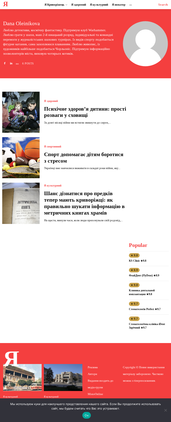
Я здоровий (51, 101)
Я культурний (52, 185)
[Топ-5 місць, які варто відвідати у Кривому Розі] (63, 377)
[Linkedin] (10, 63)
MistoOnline (95, 394)
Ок (87, 415)
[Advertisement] (150, 158)
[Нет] (165, 410)
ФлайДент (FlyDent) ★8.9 (144, 275)
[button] (163, 4)
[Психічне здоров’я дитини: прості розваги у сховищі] (21, 112)
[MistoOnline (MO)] (17, 63)
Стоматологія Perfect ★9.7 (145, 309)
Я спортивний (52, 146)
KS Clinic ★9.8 (137, 260)
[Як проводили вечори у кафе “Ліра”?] (22, 377)
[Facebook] (4, 63)
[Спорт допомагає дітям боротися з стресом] (21, 157)
